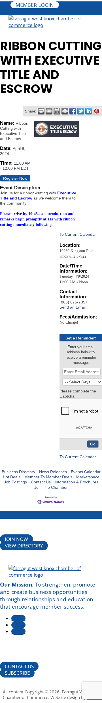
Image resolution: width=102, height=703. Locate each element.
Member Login (35, 4)
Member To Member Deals (48, 477)
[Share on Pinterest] (96, 111)
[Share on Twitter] (80, 111)
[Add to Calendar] (57, 111)
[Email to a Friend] (49, 111)
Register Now (15, 178)
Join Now (16, 539)
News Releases (53, 472)
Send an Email (73, 307)
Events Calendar (86, 472)
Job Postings (15, 482)
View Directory (24, 545)
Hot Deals (11, 477)
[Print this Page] (41, 111)
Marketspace (87, 477)
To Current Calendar (78, 234)
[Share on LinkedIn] (88, 111)
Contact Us (41, 482)
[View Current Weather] (64, 111)
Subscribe (17, 673)
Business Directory (18, 472)
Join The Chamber (51, 487)
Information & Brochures (76, 482)
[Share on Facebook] (72, 111)
